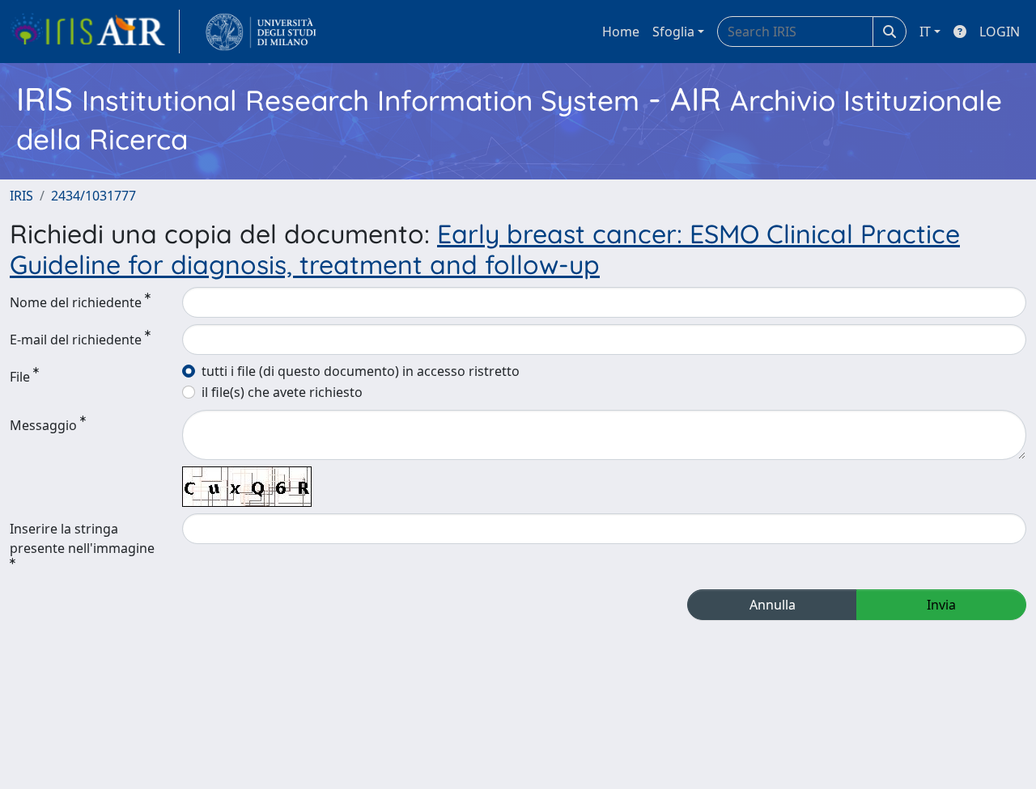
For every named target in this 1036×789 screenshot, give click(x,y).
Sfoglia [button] (673, 31)
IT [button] (925, 31)
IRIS (21, 196)
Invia (941, 605)
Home (620, 31)
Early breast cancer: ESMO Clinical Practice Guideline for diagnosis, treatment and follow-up (485, 249)
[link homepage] (95, 31)
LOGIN (999, 31)
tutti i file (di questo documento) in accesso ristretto (361, 371)
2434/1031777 (93, 196)
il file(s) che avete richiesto (282, 392)
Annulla (772, 605)
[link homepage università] (261, 31)
